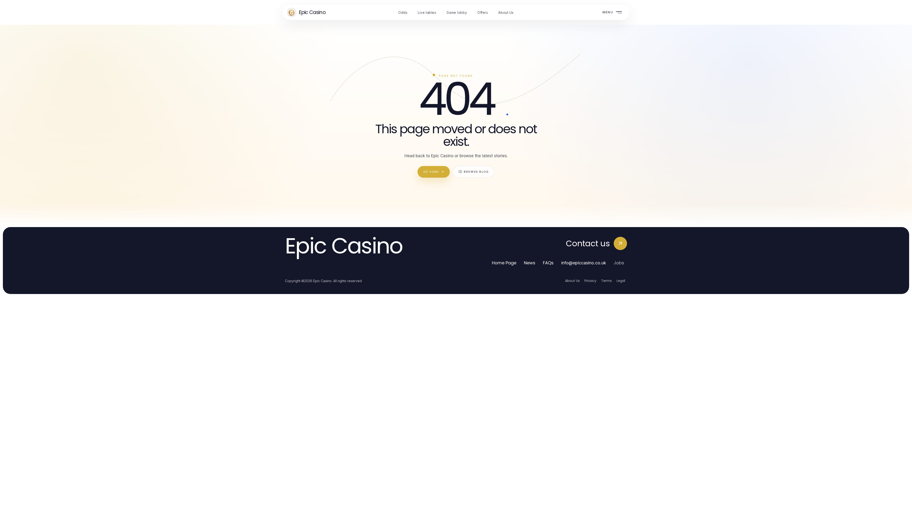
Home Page (504, 263)
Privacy (590, 280)
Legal (621, 280)
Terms (606, 280)
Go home (431, 171)
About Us (572, 280)
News (529, 263)
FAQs (548, 263)
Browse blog (476, 171)
